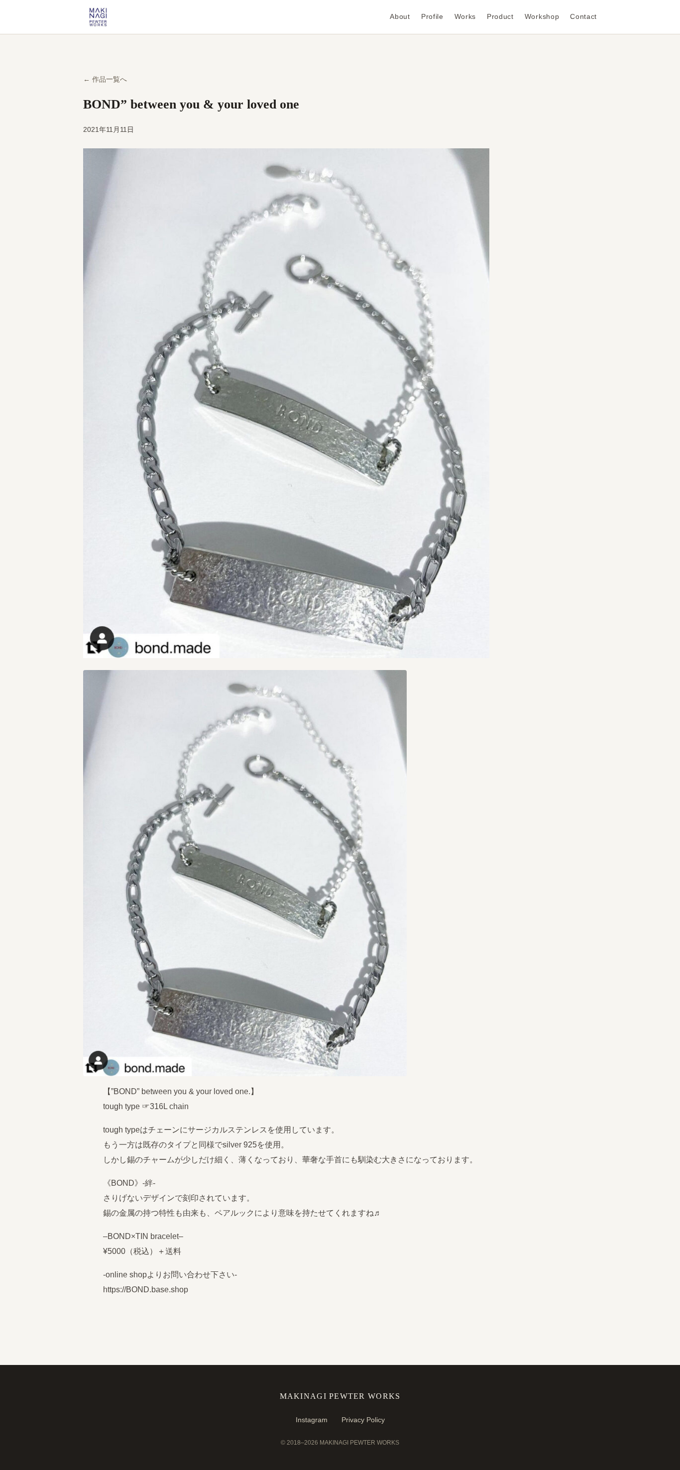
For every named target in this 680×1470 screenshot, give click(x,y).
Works (465, 16)
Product (500, 16)
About (400, 16)
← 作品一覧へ (105, 79)
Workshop (542, 16)
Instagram (312, 1420)
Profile (432, 16)
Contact (583, 16)
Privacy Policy (363, 1420)
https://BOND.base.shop (145, 1289)
